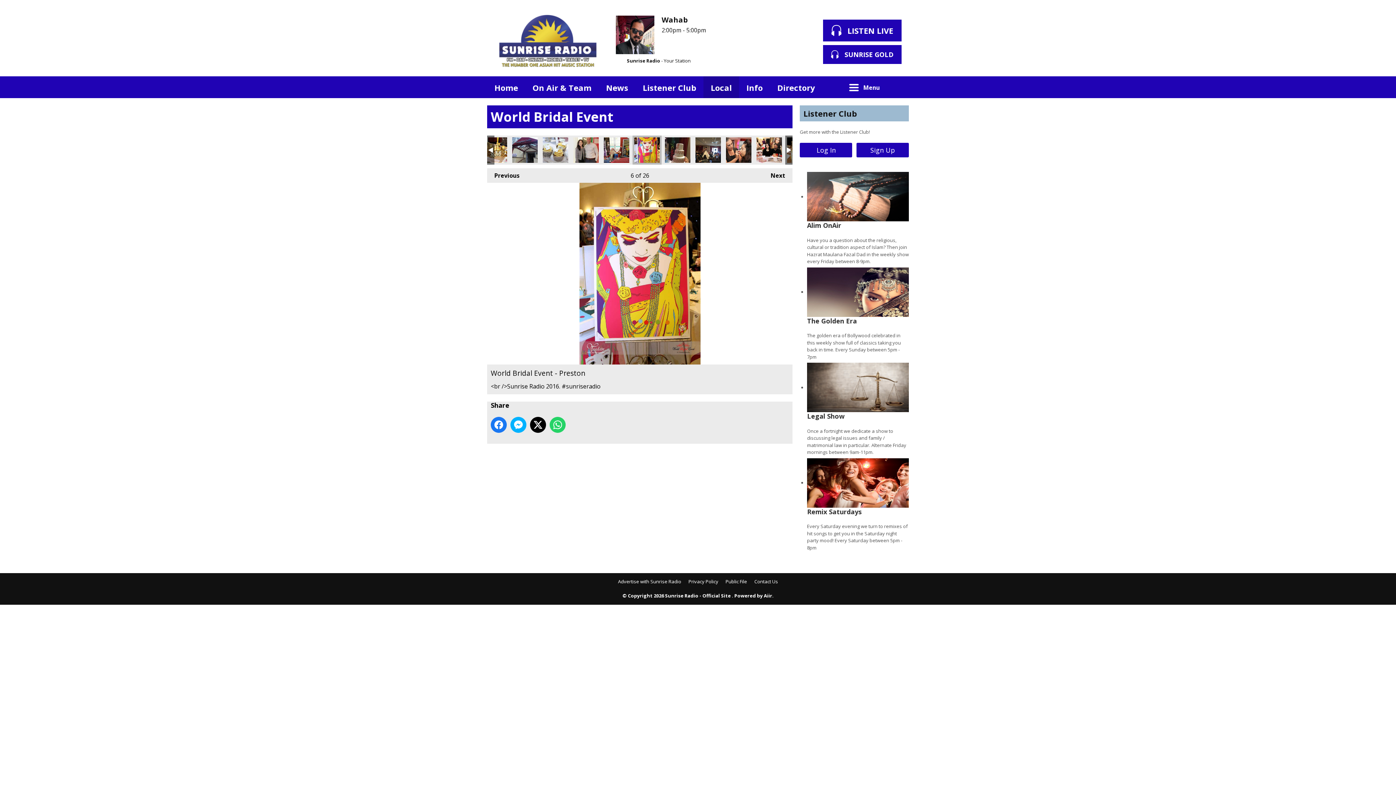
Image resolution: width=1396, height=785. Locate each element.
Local (721, 87)
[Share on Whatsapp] (558, 425)
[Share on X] (538, 425)
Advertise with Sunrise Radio (649, 581)
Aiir (768, 595)
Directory (796, 87)
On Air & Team (562, 87)
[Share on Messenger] (518, 425)
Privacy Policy (703, 581)
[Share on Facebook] (499, 425)
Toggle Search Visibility (898, 87)
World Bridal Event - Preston (494, 150)
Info (754, 87)
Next (774, 176)
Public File (736, 581)
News (617, 87)
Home (506, 87)
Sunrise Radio (643, 60)
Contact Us (766, 581)
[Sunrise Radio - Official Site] (548, 42)
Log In (826, 150)
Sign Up (882, 150)
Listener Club (669, 87)
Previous (503, 176)
